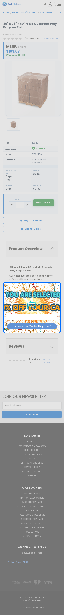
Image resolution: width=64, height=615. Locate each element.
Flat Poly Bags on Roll (32, 497)
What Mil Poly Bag (32, 454)
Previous (5, 612)
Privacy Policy (32, 467)
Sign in (25, 471)
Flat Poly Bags (32, 493)
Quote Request (32, 450)
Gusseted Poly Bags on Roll (32, 506)
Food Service (32, 531)
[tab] (32, 249)
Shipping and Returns (32, 462)
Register (37, 471)
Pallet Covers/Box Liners (32, 514)
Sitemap (32, 475)
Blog (32, 458)
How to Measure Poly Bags (32, 445)
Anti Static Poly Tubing (32, 527)
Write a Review (51, 38)
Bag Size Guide (33, 220)
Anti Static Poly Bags (32, 523)
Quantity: (20, 199)
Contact (32, 441)
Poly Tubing (32, 510)
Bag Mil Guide (33, 228)
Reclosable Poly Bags (32, 519)
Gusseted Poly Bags (32, 502)
